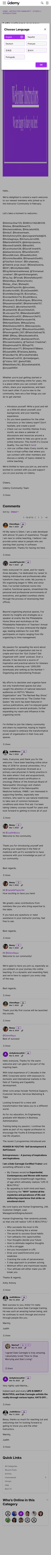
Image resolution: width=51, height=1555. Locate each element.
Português (10, 57)
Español (31, 37)
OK (41, 65)
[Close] (45, 29)
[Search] (42, 3)
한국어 (30, 50)
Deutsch (9, 43)
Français (31, 43)
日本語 (8, 50)
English (9, 37)
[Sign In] (47, 3)
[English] (14, 3)
